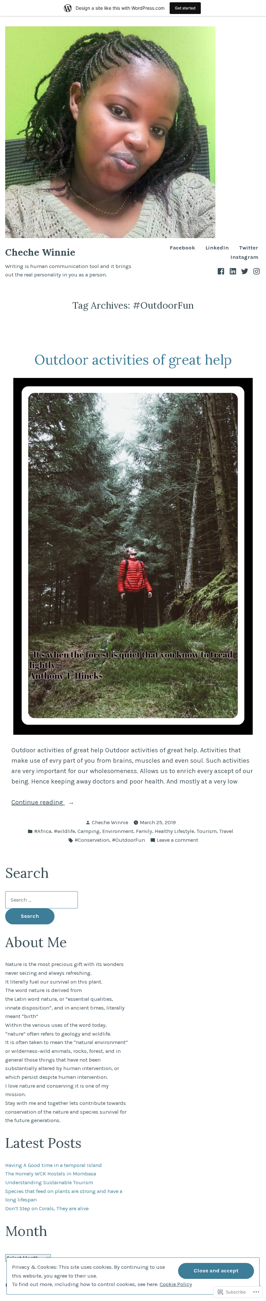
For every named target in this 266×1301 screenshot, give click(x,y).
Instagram (244, 257)
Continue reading (38, 803)
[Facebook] (222, 270)
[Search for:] (41, 900)
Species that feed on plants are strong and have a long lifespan (63, 1195)
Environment (117, 831)
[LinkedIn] (233, 270)
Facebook (182, 248)
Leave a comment (177, 841)
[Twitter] (245, 270)
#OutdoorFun (128, 840)
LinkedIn (217, 248)
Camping (89, 831)
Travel (226, 831)
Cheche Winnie (40, 252)
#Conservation (92, 840)
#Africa (42, 831)
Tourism (207, 831)
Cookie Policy (176, 1284)
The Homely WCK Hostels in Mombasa (50, 1174)
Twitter (248, 248)
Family (144, 831)
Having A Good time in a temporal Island (53, 1165)
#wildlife (64, 831)
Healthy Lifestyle (174, 831)
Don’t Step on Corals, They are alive (47, 1208)
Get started (185, 8)
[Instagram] (256, 270)
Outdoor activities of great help (133, 359)
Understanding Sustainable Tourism (49, 1182)
